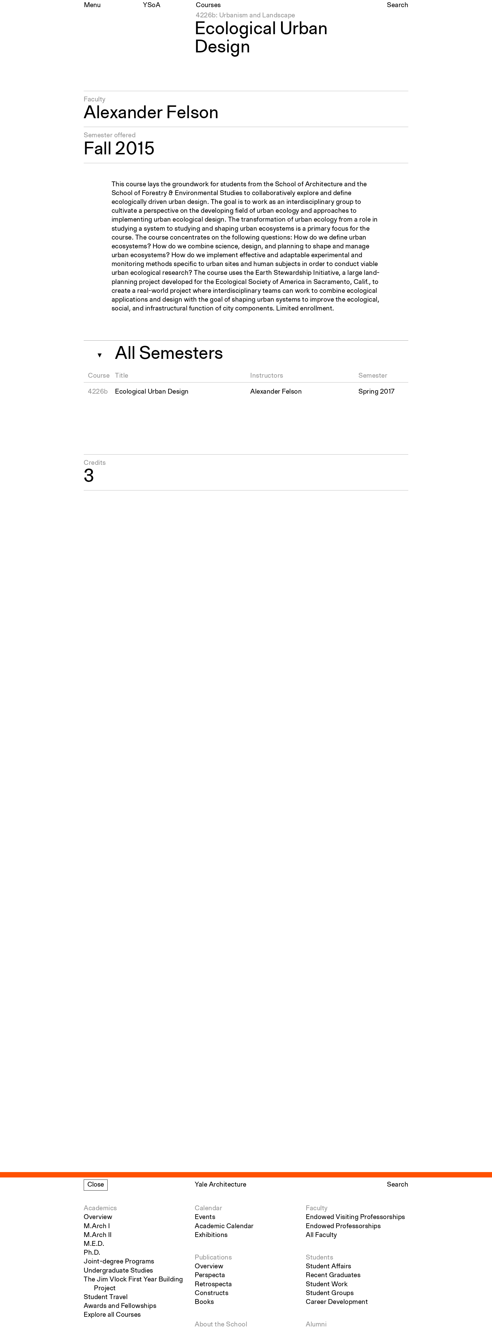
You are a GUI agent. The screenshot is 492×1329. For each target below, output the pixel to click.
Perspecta (210, 1275)
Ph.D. (92, 1253)
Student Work (327, 1284)
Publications (213, 1257)
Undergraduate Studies (118, 1270)
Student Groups (330, 1293)
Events (205, 1217)
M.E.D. (94, 1244)
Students (319, 1257)
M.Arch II (98, 1235)
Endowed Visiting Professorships (355, 1217)
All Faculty (321, 1235)
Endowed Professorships (343, 1226)
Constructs (211, 1293)
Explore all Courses (112, 1315)
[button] (97, 353)
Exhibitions (211, 1235)
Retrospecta (213, 1284)
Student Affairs (328, 1266)
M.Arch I (97, 1226)
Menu (92, 5)
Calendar (208, 1208)
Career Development (337, 1302)
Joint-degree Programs (119, 1261)
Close (95, 1184)
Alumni (316, 1324)
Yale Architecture (221, 1184)
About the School (221, 1324)
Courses (208, 5)
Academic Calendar (224, 1226)
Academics (100, 1208)
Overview (98, 1217)
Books (204, 1302)
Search (397, 5)
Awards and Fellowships (120, 1306)
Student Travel (106, 1297)
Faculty (317, 1208)
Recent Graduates (333, 1275)
